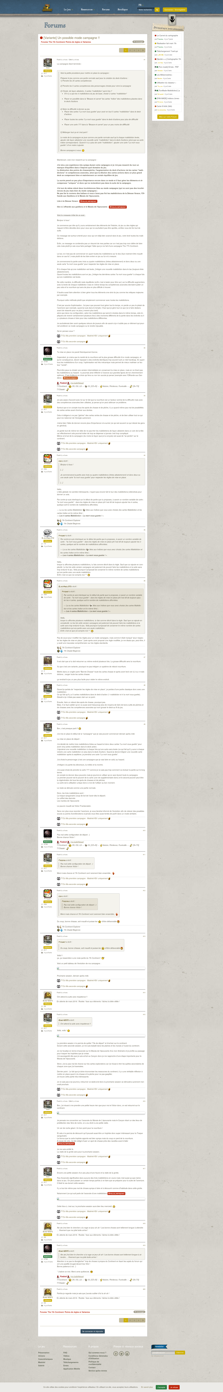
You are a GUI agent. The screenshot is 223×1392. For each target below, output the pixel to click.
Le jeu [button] (67, 9)
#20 (144, 1289)
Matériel (41, 1362)
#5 (144, 530)
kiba (47, 68)
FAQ (65, 1352)
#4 (144, 455)
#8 (144, 685)
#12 (144, 890)
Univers (41, 1356)
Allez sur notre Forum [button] (168, 116)
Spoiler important (88, 201)
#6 (144, 581)
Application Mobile (71, 1368)
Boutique (123, 9)
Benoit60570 (48, 1001)
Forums (106, 9)
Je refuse (174, 1387)
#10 (144, 830)
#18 (144, 1223)
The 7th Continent (57, 42)
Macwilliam (47, 665)
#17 (144, 1168)
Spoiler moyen (70, 378)
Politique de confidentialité (95, 1362)
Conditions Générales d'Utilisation (98, 1357)
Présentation (43, 1352)
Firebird (47, 356)
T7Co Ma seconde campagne (73, 341)
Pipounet (47, 464)
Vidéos (66, 1356)
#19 (144, 1245)
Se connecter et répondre (92, 1331)
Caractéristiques (45, 1359)
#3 (144, 396)
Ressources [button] (87, 9)
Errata (66, 1365)
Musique (67, 1359)
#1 (144, 59)
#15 (144, 1014)
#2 (144, 348)
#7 (144, 657)
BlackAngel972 (48, 538)
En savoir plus (147, 1387)
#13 (144, 936)
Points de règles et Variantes (78, 42)
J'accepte (161, 1387)
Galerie (41, 1365)
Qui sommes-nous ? (97, 1352)
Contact (92, 1367)
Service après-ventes (98, 1370)
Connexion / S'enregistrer (175, 9)
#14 (144, 992)
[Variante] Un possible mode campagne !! (71, 37)
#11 (144, 854)
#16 (144, 1101)
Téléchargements (70, 1362)
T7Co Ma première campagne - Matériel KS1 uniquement (84, 335)
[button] (141, 5)
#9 (144, 724)
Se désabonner (157, 1356)
